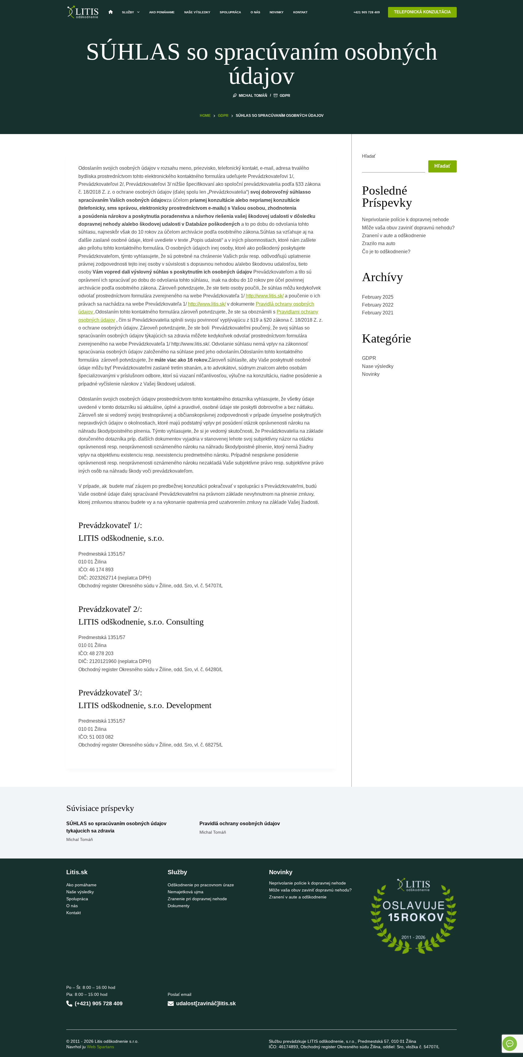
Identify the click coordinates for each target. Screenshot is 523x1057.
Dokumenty (178, 905)
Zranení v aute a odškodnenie (394, 235)
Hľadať (369, 156)
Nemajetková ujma (185, 891)
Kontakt (300, 12)
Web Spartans (100, 1046)
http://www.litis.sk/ (265, 295)
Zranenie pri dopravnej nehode (197, 898)
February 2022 (377, 304)
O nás (255, 12)
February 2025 (377, 297)
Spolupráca (230, 12)
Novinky (277, 12)
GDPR (285, 96)
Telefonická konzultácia (422, 12)
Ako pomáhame (162, 12)
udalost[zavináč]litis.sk (206, 1003)
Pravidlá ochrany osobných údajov (239, 823)
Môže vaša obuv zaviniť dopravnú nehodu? (408, 227)
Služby (128, 12)
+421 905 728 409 (367, 12)
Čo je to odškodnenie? (386, 251)
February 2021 (377, 312)
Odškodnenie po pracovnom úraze (201, 884)
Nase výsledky (377, 366)
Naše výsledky (197, 12)
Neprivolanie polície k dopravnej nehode (405, 219)
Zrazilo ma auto (378, 243)
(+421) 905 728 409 (99, 1003)
